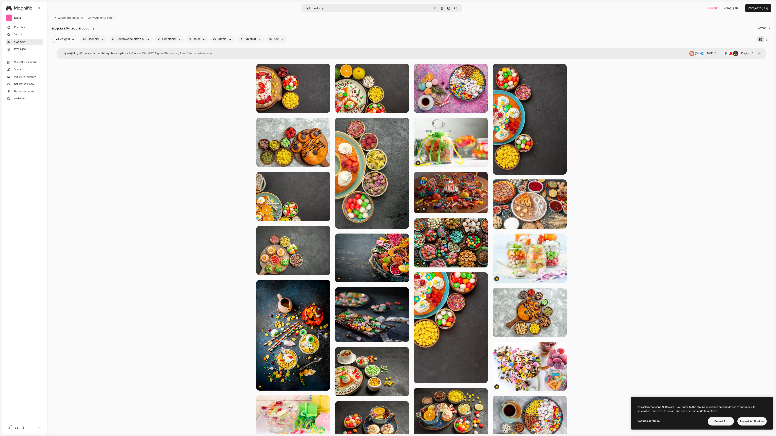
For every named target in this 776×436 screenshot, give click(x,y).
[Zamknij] (759, 53)
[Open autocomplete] (306, 8)
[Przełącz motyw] (23, 428)
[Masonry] (760, 39)
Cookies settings (648, 421)
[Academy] (16, 428)
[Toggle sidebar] (39, 8)
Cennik (713, 8)
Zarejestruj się (758, 8)
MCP (710, 53)
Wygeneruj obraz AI (70, 18)
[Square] (768, 39)
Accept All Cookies (752, 421)
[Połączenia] (9, 428)
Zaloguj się (731, 8)
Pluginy (745, 53)
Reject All (720, 421)
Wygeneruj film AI (103, 18)
